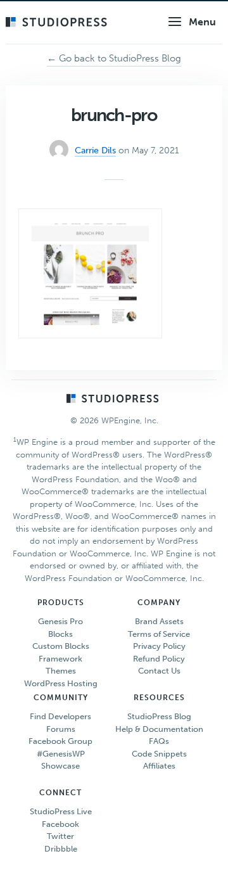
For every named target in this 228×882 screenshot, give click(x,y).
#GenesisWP (61, 753)
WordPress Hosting (61, 683)
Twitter (60, 836)
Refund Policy (159, 658)
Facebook (60, 824)
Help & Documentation (159, 729)
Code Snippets (159, 753)
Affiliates (159, 765)
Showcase (60, 765)
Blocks (60, 634)
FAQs (159, 741)
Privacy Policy (159, 646)
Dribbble (60, 848)
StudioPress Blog (159, 716)
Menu (202, 22)
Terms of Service (159, 634)
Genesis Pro (60, 621)
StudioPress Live (61, 811)
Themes (61, 670)
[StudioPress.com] (58, 23)
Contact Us (159, 670)
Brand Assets (159, 621)
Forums (60, 729)
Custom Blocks (60, 646)
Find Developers (60, 716)
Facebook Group (60, 741)
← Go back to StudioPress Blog (114, 58)
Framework (60, 658)
